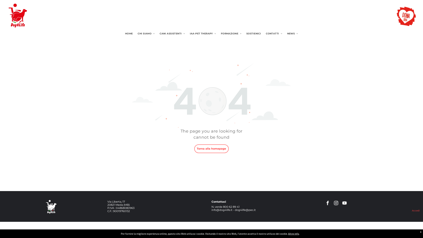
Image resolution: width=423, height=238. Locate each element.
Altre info (293, 233)
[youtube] (344, 203)
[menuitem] (129, 33)
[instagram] (336, 203)
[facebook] (327, 203)
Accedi (416, 210)
